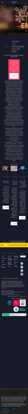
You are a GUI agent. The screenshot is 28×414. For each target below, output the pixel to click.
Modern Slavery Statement (10, 263)
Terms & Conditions (12, 296)
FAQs (2, 262)
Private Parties (3, 267)
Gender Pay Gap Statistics (10, 259)
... (15, 218)
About (2, 256)
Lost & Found (15, 266)
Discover (7, 207)
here (6, 288)
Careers (10, 256)
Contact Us (16, 263)
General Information (16, 256)
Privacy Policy (22, 296)
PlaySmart (3, 264)
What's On (14, 76)
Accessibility (3, 258)
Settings (5, 411)
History (3, 260)
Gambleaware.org (21, 298)
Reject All (15, 408)
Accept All (6, 408)
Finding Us (16, 260)
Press (9, 266)
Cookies (13, 298)
